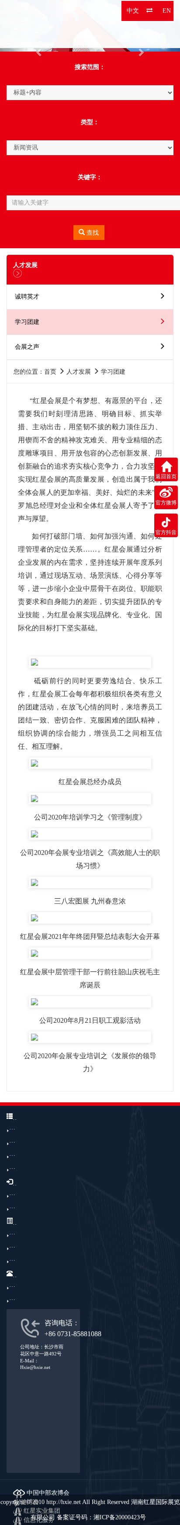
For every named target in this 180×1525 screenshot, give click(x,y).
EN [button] (167, 10)
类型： (90, 122)
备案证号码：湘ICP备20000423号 (101, 1517)
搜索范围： (90, 67)
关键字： (90, 177)
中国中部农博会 (47, 1493)
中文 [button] (133, 10)
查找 (92, 232)
